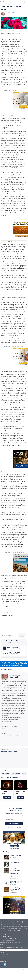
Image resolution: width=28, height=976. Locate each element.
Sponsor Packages (13, 938)
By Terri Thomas (13, 878)
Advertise (5, 938)
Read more (7, 797)
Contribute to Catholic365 (8, 940)
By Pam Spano (13, 857)
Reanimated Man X (7, 30)
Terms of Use (6, 955)
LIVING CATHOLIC (5, 773)
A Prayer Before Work (15, 855)
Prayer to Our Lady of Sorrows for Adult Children (15, 889)
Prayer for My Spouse (15, 862)
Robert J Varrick (11, 12)
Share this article (22, 635)
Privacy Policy (6, 956)
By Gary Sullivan (13, 884)
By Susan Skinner (13, 863)
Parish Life (24, 773)
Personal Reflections (15, 773)
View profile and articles (8, 744)
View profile (17, 14)
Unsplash (13, 30)
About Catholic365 (7, 936)
